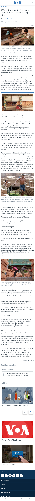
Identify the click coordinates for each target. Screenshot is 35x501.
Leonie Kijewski (7, 19)
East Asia (4, 7)
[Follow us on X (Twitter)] (6, 475)
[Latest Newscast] (5, 499)
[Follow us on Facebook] (2, 475)
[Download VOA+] (17, 454)
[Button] (31, 25)
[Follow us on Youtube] (10, 475)
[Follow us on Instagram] (13, 475)
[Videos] (13, 499)
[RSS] (17, 475)
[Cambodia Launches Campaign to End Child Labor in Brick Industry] (17, 102)
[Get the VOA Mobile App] (17, 429)
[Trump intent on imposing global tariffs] (17, 395)
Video (4, 383)
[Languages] (21, 499)
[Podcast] (21, 475)
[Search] (29, 499)
